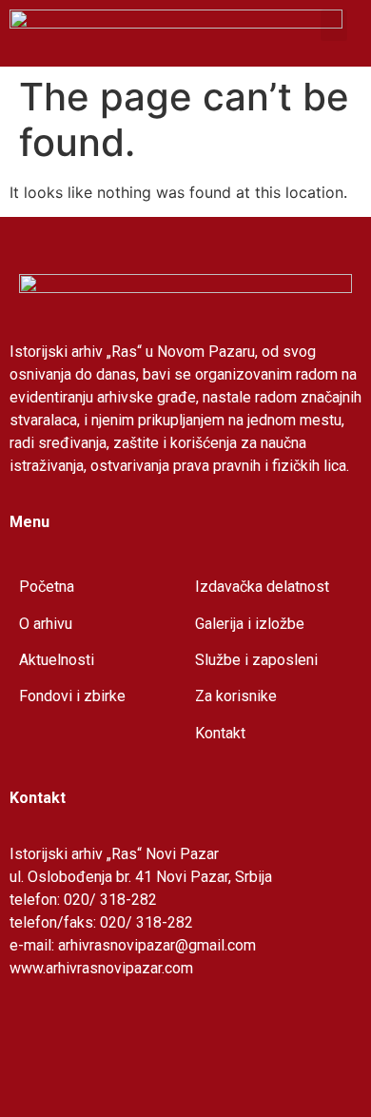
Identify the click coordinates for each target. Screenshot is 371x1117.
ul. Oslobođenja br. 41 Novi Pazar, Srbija (141, 877)
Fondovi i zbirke (72, 696)
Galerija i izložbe (249, 624)
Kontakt (220, 733)
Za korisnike (236, 696)
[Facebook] (33, 1036)
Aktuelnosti (56, 660)
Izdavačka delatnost (262, 587)
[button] (334, 25)
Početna (46, 587)
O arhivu (45, 624)
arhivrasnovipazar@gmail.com (157, 945)
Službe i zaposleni (256, 660)
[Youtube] (85, 1036)
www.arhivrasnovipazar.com (101, 968)
